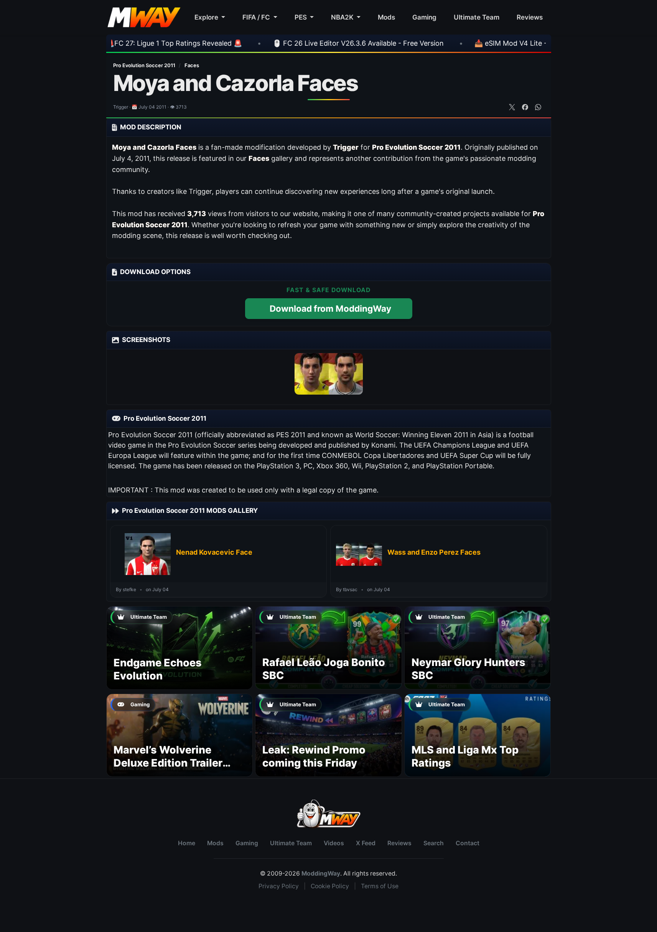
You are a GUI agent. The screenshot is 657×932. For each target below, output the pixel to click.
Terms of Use (379, 886)
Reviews (530, 17)
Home (186, 843)
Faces (191, 65)
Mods (386, 17)
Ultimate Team (476, 17)
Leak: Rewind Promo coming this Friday (314, 756)
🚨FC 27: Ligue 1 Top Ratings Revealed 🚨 (133, 43)
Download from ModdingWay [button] (330, 308)
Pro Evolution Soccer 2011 (144, 65)
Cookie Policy (330, 886)
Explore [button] (207, 17)
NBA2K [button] (343, 17)
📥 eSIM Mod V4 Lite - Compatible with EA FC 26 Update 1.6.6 (535, 43)
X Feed (365, 843)
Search (433, 843)
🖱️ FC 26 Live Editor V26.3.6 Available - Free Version (317, 43)
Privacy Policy (279, 886)
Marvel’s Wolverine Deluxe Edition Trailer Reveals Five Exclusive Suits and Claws (172, 769)
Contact (467, 843)
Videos (334, 843)
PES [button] (301, 17)
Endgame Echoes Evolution (158, 669)
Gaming (424, 17)
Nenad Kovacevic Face (214, 552)
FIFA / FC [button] (257, 17)
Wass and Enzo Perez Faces (434, 552)
